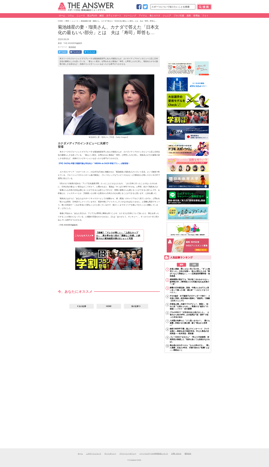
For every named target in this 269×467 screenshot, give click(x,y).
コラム (71, 15)
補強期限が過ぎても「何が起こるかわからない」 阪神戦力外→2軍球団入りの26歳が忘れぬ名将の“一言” (190, 281)
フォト (205, 15)
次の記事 (82, 306)
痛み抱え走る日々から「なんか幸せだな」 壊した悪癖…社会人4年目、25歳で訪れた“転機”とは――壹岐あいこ (190, 347)
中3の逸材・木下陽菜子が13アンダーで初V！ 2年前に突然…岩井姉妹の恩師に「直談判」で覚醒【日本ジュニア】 (190, 298)
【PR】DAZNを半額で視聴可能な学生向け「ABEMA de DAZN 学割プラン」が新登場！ (94, 163)
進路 (189, 15)
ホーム (62, 15)
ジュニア (167, 15)
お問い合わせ (176, 454)
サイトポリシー (110, 454)
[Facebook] (139, 7)
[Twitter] (145, 7)
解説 (102, 15)
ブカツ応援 (179, 15)
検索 (204, 6)
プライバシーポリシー (127, 454)
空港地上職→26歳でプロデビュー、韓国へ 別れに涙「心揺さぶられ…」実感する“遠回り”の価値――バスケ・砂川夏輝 (189, 306)
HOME (60, 21)
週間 (181, 265)
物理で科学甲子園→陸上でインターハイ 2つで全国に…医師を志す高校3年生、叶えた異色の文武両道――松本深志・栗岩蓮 (189, 331)
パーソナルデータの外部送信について (153, 454)
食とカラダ (155, 15)
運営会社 (188, 454)
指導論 (196, 15)
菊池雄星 (72, 47)
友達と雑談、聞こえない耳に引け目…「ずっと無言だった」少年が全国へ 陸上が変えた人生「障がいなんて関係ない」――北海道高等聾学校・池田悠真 (190, 272)
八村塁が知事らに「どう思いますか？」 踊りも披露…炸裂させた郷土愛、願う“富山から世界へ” (190, 323)
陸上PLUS (92, 15)
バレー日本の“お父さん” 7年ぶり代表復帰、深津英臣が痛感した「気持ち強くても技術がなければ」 (190, 339)
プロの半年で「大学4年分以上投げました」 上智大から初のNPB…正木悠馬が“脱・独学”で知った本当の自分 (189, 314)
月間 (194, 265)
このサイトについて (93, 454)
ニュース (80, 15)
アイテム (143, 15)
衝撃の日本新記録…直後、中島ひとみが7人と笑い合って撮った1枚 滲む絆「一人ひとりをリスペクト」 (189, 290)
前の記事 (135, 306)
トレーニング (130, 15)
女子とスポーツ (113, 15)
